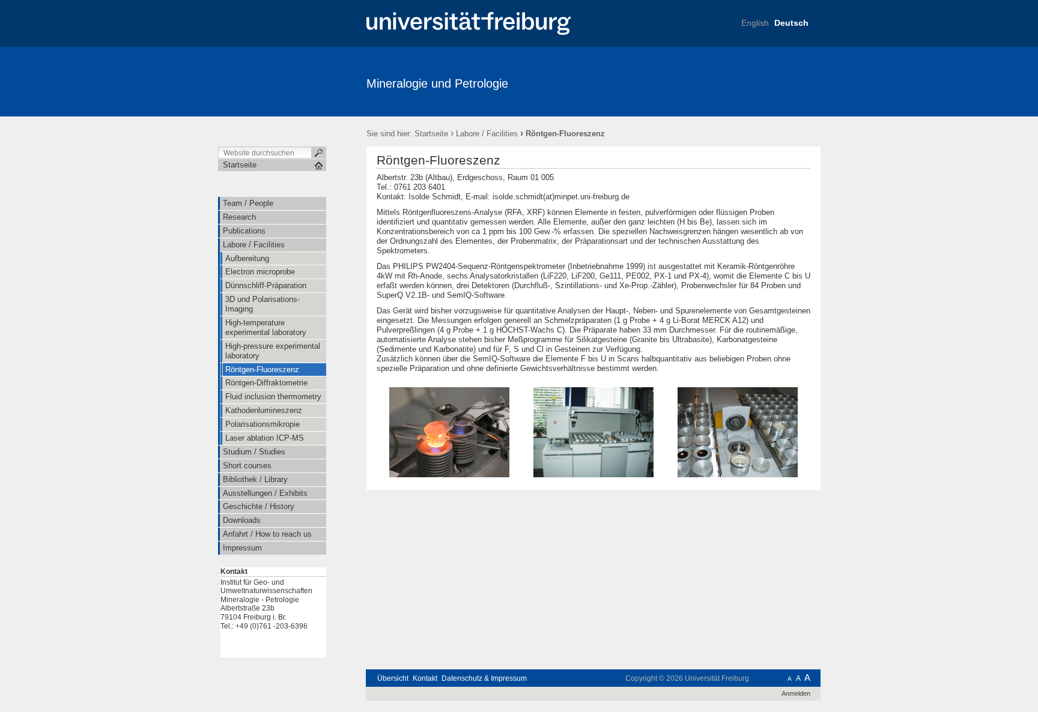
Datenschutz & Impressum (484, 678)
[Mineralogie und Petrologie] (762, 81)
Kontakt (425, 678)
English (755, 23)
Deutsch (791, 23)
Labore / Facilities (487, 133)
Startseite (431, 133)
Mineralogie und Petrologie (437, 83)
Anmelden (796, 693)
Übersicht (392, 678)
